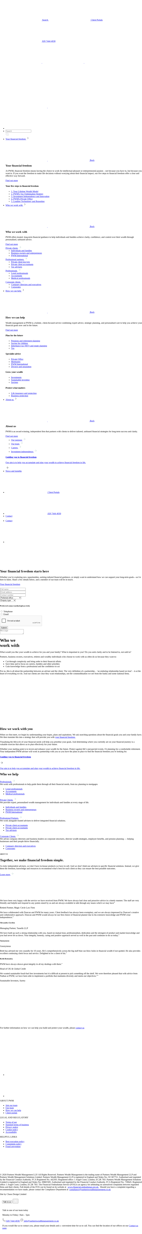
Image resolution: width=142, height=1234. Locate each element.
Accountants (16, 276)
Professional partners (15, 259)
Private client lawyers (20, 262)
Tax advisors (11, 830)
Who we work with (14, 205)
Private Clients (6, 800)
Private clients (12, 248)
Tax (12, 348)
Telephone (8, 611)
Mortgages (15, 361)
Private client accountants (22, 264)
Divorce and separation (21, 366)
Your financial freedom (16, 139)
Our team (15, 444)
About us (10, 399)
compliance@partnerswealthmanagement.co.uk (90, 1189)
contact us (80, 1028)
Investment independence (22, 451)
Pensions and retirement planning (25, 341)
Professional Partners (9, 818)
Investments (16, 377)
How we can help (14, 291)
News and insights (14, 471)
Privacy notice (12, 1127)
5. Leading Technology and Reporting (28, 201)
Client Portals (96, 20)
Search (45, 20)
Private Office (17, 359)
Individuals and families (21, 250)
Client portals (11, 1113)
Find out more (12, 180)
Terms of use (11, 1122)
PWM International (19, 255)
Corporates (16, 287)
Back (91, 160)
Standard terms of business (17, 1124)
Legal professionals (19, 273)
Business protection (19, 396)
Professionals (12, 271)
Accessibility (11, 1132)
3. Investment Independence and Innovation (30, 196)
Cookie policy (12, 1129)
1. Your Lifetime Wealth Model (24, 191)
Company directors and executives (26, 284)
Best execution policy (15, 1141)
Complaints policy (13, 1144)
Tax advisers (16, 267)
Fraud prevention (13, 1146)
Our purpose (17, 440)
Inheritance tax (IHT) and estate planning (29, 346)
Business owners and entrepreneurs (26, 253)
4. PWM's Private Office (22, 199)
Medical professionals (20, 278)
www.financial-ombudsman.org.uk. (83, 1187)
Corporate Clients (8, 836)
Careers (14, 448)
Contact (9, 516)
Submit (4, 628)
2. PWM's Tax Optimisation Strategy (27, 194)
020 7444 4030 (48, 41)
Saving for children (19, 343)
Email (6, 614)
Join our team (11, 1105)
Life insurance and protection (24, 393)
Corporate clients (13, 282)
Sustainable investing (20, 380)
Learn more (5, 874)
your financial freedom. (65, 737)
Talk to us (7, 1202)
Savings (14, 382)
